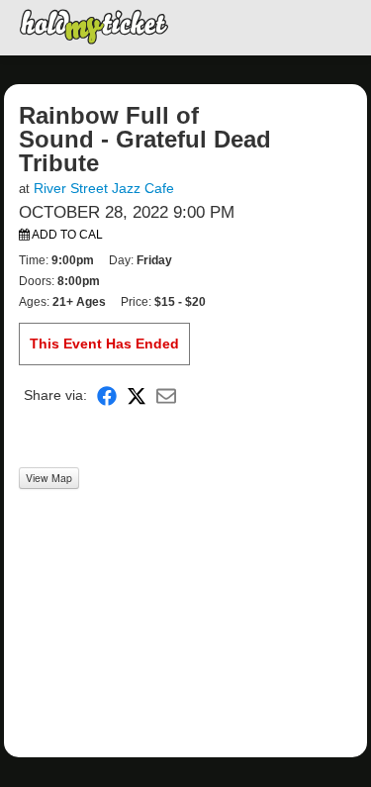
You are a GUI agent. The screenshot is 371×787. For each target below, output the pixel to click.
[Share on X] (136, 395)
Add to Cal (66, 235)
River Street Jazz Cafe (104, 188)
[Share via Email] (166, 395)
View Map (49, 477)
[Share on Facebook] (107, 395)
